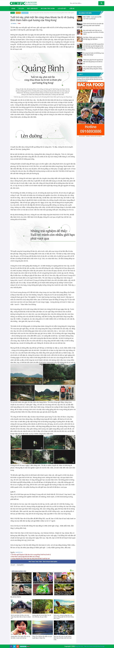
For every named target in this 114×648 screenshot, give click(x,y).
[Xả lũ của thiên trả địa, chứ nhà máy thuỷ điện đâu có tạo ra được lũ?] (21, 606)
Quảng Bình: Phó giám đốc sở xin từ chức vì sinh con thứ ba (20, 637)
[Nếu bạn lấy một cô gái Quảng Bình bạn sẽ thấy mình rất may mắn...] (64, 627)
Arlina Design (100, 646)
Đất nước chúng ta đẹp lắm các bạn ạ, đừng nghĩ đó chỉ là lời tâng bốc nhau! (64, 617)
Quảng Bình (25, 12)
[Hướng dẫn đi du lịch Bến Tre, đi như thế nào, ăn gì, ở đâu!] (42, 606)
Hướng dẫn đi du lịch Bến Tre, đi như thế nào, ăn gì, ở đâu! (41, 616)
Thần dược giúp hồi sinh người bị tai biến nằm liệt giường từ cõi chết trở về (93, 61)
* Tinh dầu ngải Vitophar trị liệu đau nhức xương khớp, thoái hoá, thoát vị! (30, 554)
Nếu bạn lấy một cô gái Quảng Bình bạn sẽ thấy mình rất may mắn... (62, 638)
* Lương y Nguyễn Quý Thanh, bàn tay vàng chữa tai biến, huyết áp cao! (30, 558)
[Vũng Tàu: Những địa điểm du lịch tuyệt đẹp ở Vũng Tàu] (42, 627)
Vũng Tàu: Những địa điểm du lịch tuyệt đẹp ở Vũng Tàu (42, 637)
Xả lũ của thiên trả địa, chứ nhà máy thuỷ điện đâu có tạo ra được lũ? (21, 617)
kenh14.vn (19, 552)
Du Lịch (18, 12)
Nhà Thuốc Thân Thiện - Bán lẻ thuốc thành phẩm (43, 561)
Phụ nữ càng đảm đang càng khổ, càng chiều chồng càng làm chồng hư (92, 68)
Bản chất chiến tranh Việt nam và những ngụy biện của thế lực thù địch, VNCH (93, 32)
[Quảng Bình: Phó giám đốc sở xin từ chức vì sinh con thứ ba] (21, 627)
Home (12, 12)
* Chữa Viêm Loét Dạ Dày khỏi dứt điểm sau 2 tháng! (24, 556)
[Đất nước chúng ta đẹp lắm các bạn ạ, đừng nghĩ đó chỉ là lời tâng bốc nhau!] (64, 606)
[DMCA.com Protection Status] (25, 646)
